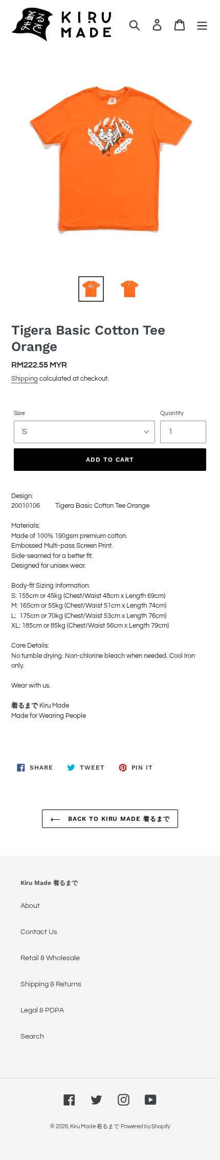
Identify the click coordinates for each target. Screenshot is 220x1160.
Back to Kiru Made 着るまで (117, 818)
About (30, 905)
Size (19, 413)
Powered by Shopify (145, 1126)
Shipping (24, 378)
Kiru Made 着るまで (94, 1126)
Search (32, 1036)
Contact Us (38, 932)
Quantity (172, 413)
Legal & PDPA (42, 1010)
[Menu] (202, 25)
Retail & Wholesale (50, 958)
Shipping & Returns (50, 984)
